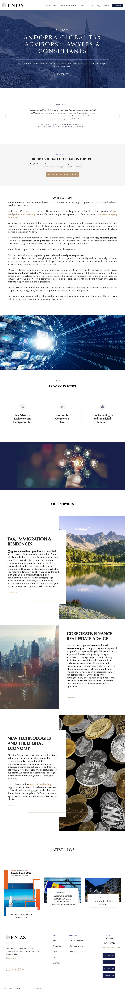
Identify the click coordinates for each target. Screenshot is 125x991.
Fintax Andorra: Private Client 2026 (21, 916)
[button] (6, 116)
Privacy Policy (33, 988)
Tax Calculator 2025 (109, 968)
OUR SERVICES (62, 74)
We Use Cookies (42, 988)
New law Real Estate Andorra (103, 902)
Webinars (108, 962)
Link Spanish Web (108, 955)
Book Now (118, 5)
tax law (46, 563)
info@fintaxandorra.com (110, 947)
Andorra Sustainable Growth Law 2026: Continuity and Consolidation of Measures (62, 900)
